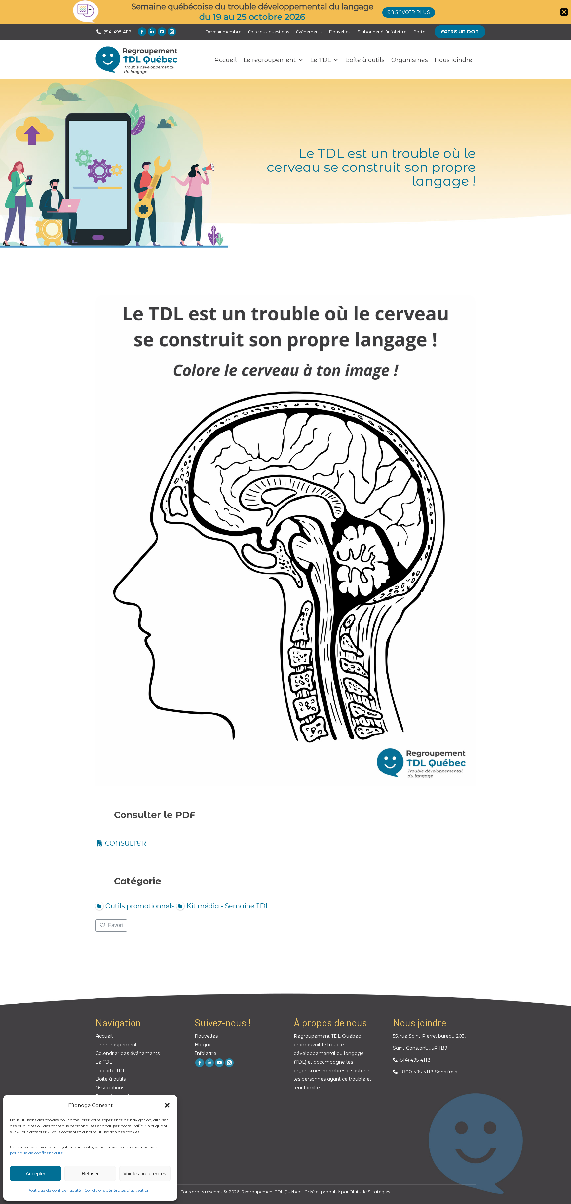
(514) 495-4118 (117, 31)
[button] (167, 1105)
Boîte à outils (365, 60)
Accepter (35, 1173)
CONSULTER (125, 843)
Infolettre (205, 1053)
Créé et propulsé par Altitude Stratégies (347, 1191)
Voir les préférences (144, 1173)
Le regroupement (270, 60)
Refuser (90, 1173)
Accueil (225, 60)
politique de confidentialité (36, 1152)
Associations (109, 1088)
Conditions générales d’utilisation (117, 1190)
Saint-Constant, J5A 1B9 (420, 1048)
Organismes (409, 60)
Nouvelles (206, 1036)
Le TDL (320, 60)
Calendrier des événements (127, 1053)
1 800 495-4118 (416, 1072)
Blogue (203, 1045)
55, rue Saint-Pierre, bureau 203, (429, 1036)
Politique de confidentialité (54, 1190)
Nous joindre (453, 60)
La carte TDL (110, 1070)
